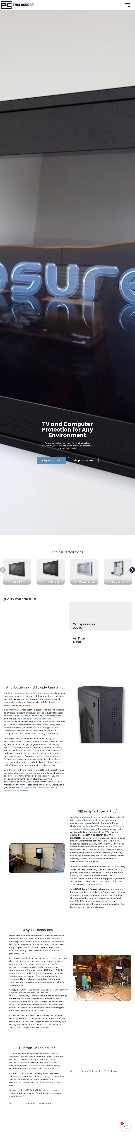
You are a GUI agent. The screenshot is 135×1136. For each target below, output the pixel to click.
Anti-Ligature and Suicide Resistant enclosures (31, 693)
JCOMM (17, 995)
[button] (3, 535)
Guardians (20, 973)
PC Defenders (37, 973)
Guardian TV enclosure (97, 826)
